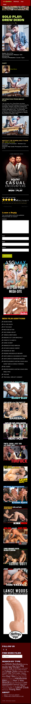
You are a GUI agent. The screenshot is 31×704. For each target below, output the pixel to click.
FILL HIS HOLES (8, 324)
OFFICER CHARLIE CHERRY (11, 348)
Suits (15, 203)
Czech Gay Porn (9, 673)
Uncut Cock (18, 203)
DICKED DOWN (7, 321)
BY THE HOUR (7, 327)
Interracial (10, 681)
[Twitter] (3, 649)
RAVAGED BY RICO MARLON (11, 345)
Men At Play (11, 23)
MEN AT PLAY (10, 142)
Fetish (21, 675)
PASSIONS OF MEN (8, 350)
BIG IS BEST (6, 366)
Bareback (17, 664)
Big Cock (16, 201)
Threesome (5, 688)
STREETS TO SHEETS (9, 340)
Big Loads (22, 668)
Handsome (11, 679)
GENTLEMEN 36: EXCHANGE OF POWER (15, 356)
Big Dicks (20, 201)
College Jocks (11, 671)
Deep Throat (8, 674)
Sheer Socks (8, 203)
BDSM (24, 664)
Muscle (6, 682)
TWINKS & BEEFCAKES (10, 335)
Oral (16, 682)
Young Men (14, 689)
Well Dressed (24, 203)
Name (3, 235)
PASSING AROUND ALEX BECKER (12, 353)
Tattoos (22, 686)
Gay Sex (11, 676)
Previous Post (8, 206)
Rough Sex (20, 682)
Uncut (14, 687)
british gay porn (12, 669)
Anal (3, 664)
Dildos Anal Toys (15, 675)
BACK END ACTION (8, 329)
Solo (12, 203)
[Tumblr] (6, 649)
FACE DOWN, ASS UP (9, 332)
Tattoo (18, 686)
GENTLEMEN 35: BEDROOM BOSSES (14, 358)
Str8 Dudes (5, 686)
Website (4, 247)
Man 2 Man (18, 680)
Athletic (8, 664)
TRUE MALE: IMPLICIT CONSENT (12, 377)
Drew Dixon (25, 201)
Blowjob (26, 668)
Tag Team (14, 686)
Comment (4, 219)
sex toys (3, 203)
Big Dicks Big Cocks (13, 667)
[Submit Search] (3, 656)
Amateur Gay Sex (6, 201)
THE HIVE (6, 374)
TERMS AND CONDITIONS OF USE (14, 696)
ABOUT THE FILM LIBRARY (11, 695)
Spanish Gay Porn (20, 684)
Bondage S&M (5, 669)
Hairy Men (18, 676)
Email (3, 241)
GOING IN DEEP (8, 343)
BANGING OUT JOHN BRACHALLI (12, 337)
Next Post (24, 206)
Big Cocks (8, 666)
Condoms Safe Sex (23, 671)
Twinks (10, 688)
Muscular (12, 682)
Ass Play (12, 201)
